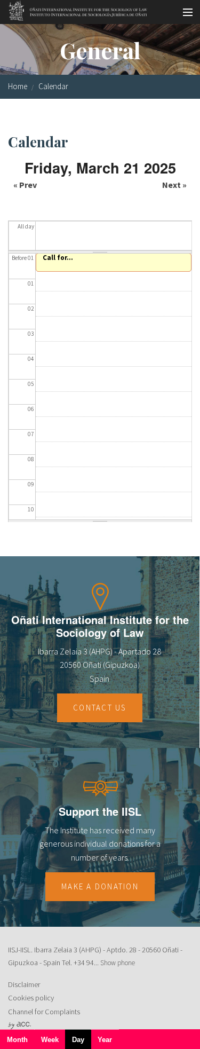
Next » (174, 184)
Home (17, 86)
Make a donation (100, 886)
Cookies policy (31, 998)
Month (17, 1040)
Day (81, 1042)
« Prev (25, 184)
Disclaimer (24, 984)
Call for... (58, 257)
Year (105, 1040)
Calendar (53, 86)
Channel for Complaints (44, 1011)
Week (50, 1040)
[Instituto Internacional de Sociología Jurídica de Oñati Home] (74, 9)
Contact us (99, 708)
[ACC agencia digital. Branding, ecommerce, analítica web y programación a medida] (19, 1025)
